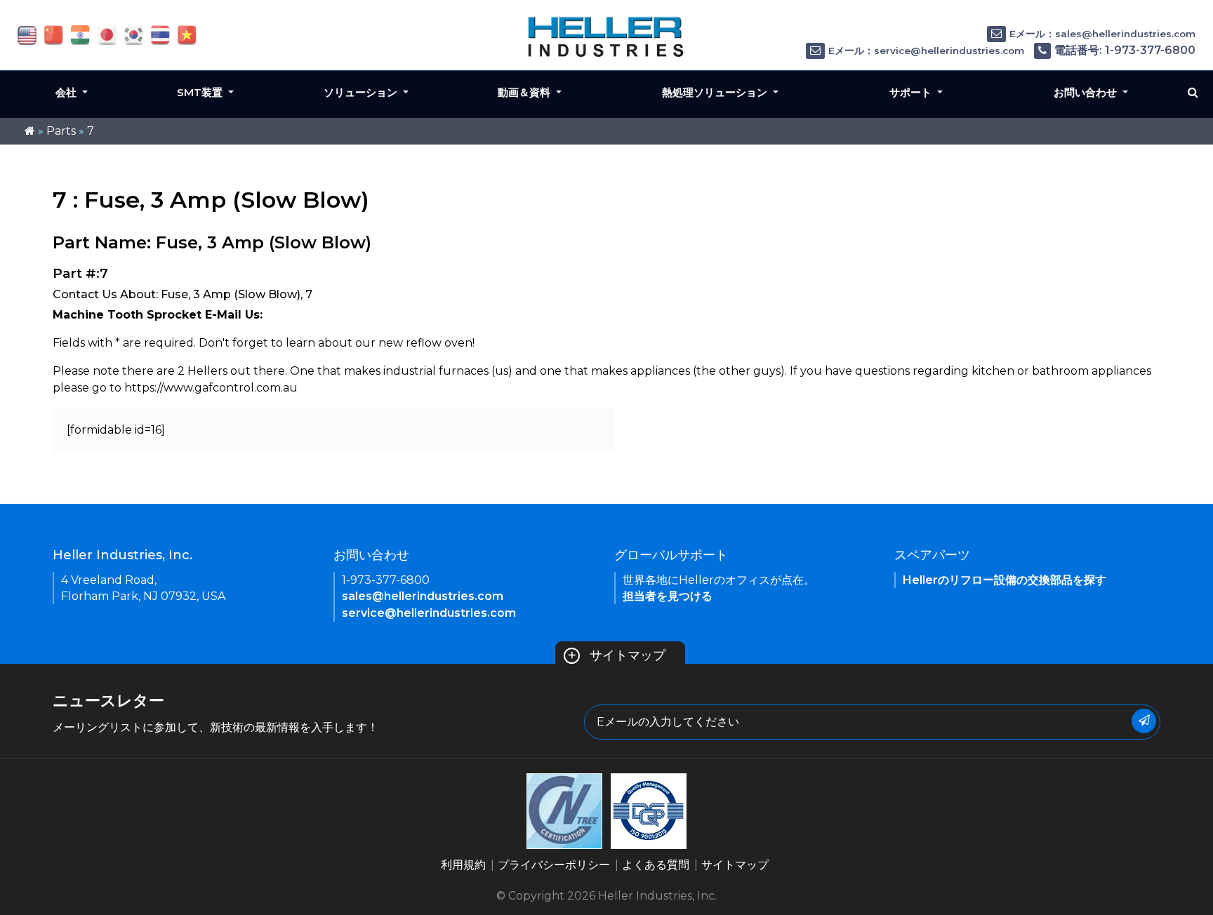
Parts (61, 131)
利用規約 (463, 864)
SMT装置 (201, 92)
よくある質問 (655, 864)
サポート (911, 92)
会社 (67, 92)
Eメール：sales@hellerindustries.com (1102, 33)
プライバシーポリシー (554, 864)
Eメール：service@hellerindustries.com (926, 50)
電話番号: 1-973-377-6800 (1124, 50)
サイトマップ (616, 655)
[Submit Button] (1144, 721)
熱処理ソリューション (716, 92)
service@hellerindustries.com (429, 613)
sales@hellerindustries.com (422, 596)
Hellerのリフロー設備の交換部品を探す (1004, 580)
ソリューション (362, 92)
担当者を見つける (667, 596)
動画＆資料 (525, 92)
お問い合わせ (1087, 92)
